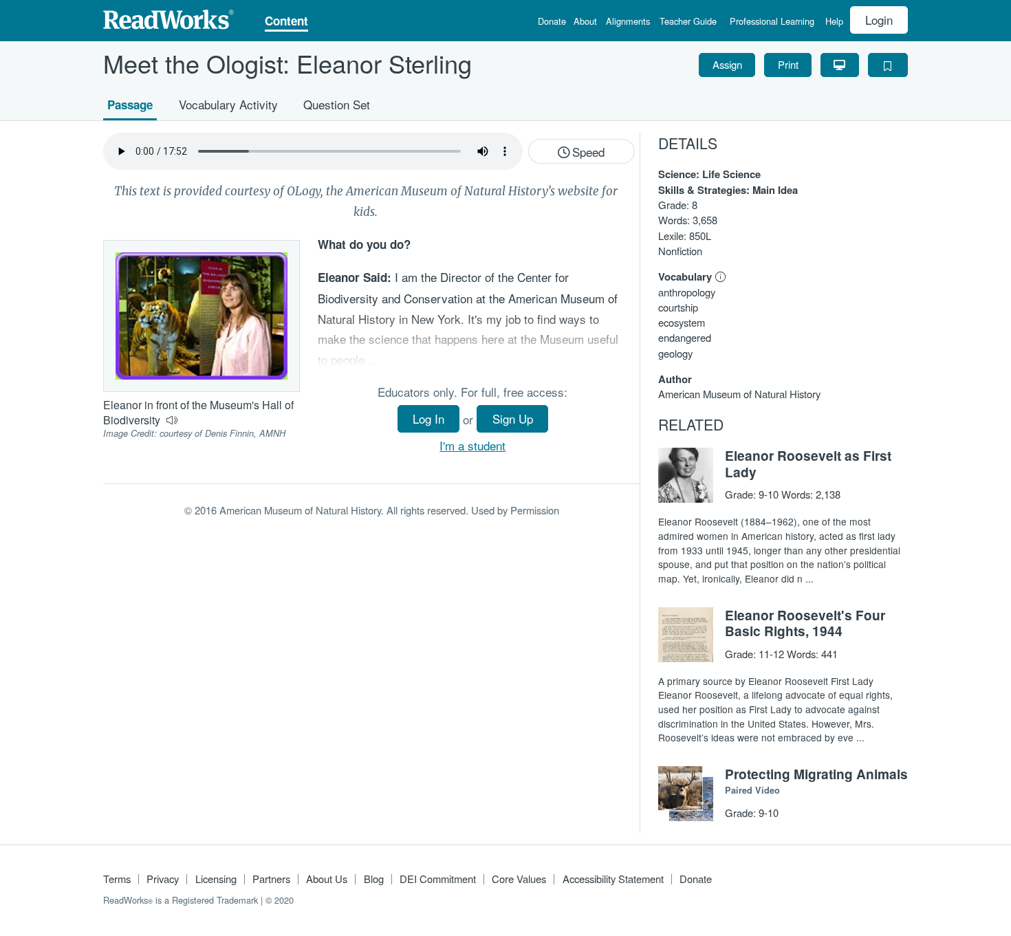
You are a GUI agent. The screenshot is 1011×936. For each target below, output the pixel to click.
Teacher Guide (688, 22)
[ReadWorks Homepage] (168, 17)
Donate (552, 22)
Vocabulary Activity (228, 103)
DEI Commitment (438, 878)
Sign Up (512, 418)
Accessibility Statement (613, 878)
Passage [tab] (130, 104)
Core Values (519, 878)
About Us (326, 878)
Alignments (628, 22)
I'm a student (472, 445)
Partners (271, 878)
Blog (374, 878)
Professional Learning (772, 22)
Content (286, 22)
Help (834, 22)
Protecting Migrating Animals (816, 773)
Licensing (216, 878)
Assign (727, 64)
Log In (428, 418)
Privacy (162, 878)
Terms (117, 878)
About (585, 22)
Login (879, 19)
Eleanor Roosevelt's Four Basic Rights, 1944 (805, 623)
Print (788, 64)
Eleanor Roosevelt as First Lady (808, 463)
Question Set (336, 103)
